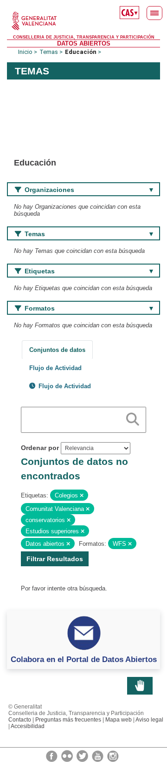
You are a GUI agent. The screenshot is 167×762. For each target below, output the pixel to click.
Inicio (25, 51)
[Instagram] (113, 755)
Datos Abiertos (83, 43)
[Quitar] (82, 495)
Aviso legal (149, 719)
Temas (48, 51)
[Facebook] (52, 755)
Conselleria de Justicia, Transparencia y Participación (83, 37)
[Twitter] (83, 755)
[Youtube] (98, 755)
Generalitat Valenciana (83, 21)
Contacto (19, 719)
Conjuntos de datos (57, 349)
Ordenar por (40, 447)
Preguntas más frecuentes (68, 719)
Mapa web (118, 719)
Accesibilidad (28, 726)
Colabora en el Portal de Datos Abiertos (84, 659)
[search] (132, 417)
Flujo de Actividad (55, 367)
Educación (80, 51)
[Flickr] (67, 755)
